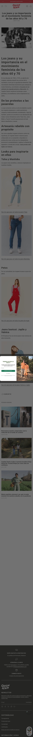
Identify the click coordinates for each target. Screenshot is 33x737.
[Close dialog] (32, 357)
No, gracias (8, 373)
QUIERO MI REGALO (8, 370)
